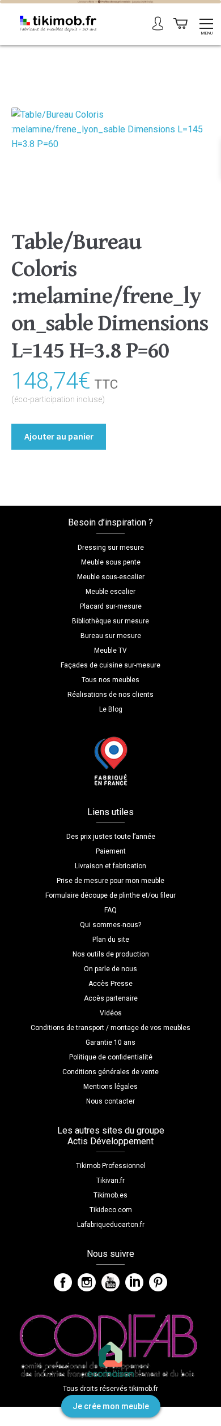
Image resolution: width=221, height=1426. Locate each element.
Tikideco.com (111, 1210)
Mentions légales (110, 1087)
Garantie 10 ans (110, 1042)
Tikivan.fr (110, 1180)
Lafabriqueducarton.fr (110, 1225)
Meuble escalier (110, 592)
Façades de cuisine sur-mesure (110, 665)
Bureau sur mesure (110, 636)
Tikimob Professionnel (111, 1166)
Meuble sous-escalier (110, 577)
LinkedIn (134, 1282)
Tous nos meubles (110, 680)
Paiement (111, 851)
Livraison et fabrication (110, 866)
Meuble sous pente (111, 562)
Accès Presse (110, 984)
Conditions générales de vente (110, 1072)
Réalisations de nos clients (110, 695)
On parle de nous (110, 969)
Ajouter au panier (59, 436)
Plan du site (110, 940)
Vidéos (111, 1013)
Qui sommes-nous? (110, 925)
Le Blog (110, 709)
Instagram (87, 1282)
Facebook (63, 1282)
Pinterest (158, 1282)
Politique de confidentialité (110, 1057)
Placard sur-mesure (111, 606)
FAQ (110, 910)
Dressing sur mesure (111, 548)
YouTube (110, 1282)
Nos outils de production (111, 954)
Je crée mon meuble (111, 1406)
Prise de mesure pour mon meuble (110, 881)
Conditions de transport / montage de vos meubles (110, 1028)
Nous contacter (110, 1101)
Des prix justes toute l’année (110, 837)
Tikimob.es (111, 1195)
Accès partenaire (111, 998)
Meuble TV (110, 650)
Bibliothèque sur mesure (110, 621)
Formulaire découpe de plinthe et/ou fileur (110, 895)
